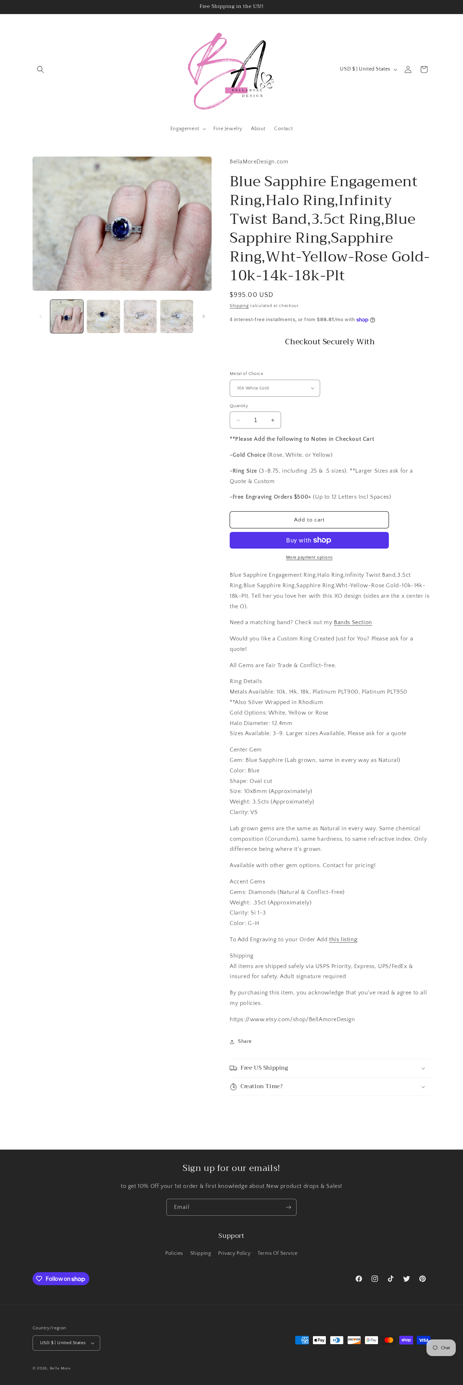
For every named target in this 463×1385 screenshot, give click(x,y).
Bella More (60, 1368)
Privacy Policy (234, 1253)
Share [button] (245, 1041)
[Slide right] (204, 316)
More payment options (309, 557)
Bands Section (353, 622)
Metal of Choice (246, 373)
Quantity (239, 405)
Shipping (239, 305)
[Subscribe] (288, 1207)
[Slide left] (40, 316)
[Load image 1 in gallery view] (66, 316)
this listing (343, 939)
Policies (174, 1253)
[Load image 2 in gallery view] (103, 316)
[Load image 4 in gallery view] (176, 316)
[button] (40, 69)
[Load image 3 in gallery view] (140, 316)
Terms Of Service (278, 1253)
